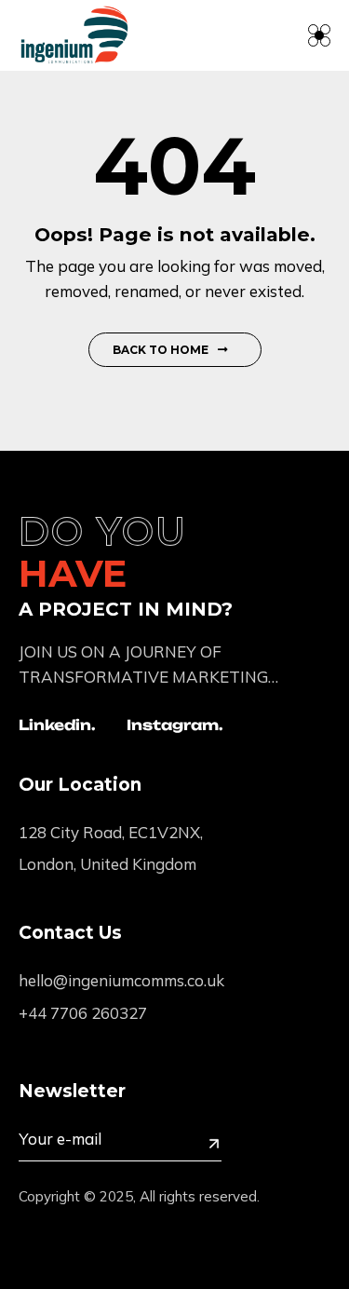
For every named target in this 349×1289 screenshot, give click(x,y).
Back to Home (160, 350)
